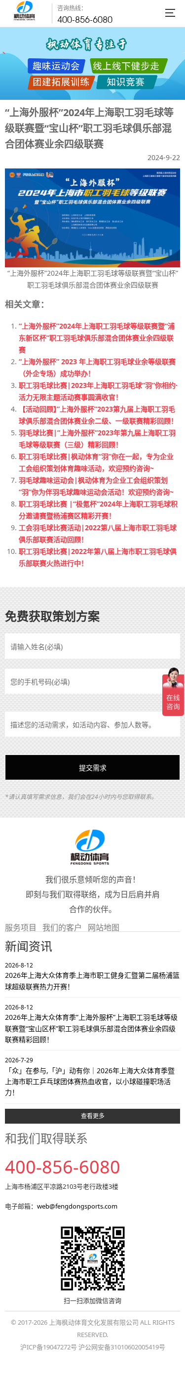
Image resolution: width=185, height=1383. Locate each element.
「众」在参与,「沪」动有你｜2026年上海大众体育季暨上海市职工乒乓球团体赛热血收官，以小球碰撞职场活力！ (90, 1076)
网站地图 (103, 927)
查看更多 (93, 1116)
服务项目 (21, 927)
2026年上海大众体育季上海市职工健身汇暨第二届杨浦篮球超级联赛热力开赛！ (92, 976)
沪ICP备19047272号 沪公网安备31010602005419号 (92, 1346)
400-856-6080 (84, 19)
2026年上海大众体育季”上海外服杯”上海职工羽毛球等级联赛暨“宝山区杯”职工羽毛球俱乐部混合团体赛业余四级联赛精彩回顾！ (91, 1023)
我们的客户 (62, 927)
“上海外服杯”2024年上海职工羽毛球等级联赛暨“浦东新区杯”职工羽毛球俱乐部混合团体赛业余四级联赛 (97, 337)
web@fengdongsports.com (77, 1206)
